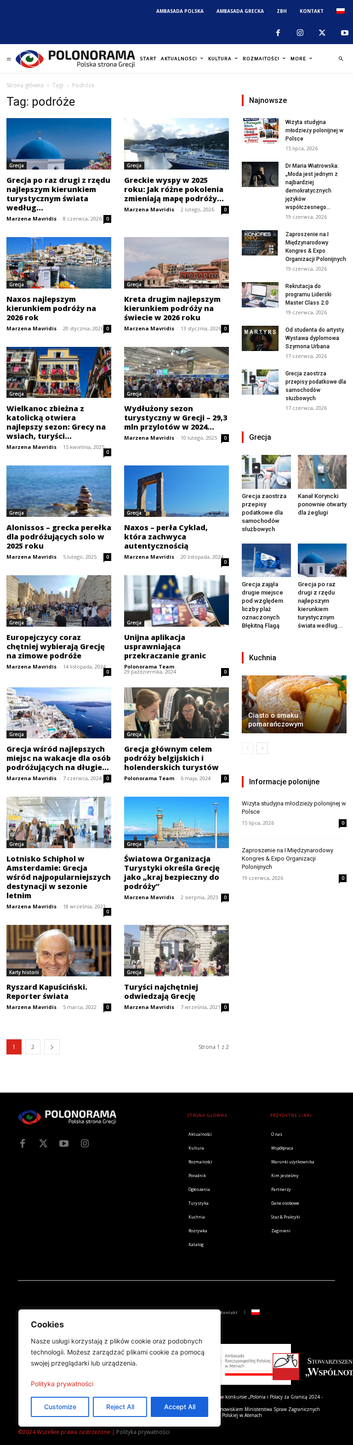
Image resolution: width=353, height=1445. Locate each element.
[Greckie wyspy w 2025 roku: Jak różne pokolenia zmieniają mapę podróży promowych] (176, 144)
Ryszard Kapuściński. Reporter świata (46, 991)
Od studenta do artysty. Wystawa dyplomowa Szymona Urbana (315, 338)
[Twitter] (43, 1143)
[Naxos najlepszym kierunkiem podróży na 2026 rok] (58, 263)
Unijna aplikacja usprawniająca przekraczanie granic (165, 646)
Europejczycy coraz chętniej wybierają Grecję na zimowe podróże (55, 646)
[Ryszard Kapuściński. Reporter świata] (58, 950)
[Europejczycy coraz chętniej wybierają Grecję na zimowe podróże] (58, 601)
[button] (340, 58)
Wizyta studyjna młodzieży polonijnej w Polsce (314, 130)
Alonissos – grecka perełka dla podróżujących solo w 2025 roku (58, 536)
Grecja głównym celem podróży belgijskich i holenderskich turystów (171, 758)
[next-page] (52, 1046)
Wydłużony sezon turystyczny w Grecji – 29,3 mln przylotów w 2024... (175, 417)
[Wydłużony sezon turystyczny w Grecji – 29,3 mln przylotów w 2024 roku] (176, 372)
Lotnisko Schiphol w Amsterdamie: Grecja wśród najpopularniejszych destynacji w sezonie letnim (58, 877)
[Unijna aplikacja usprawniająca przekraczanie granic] (176, 601)
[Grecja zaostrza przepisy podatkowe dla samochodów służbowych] (260, 382)
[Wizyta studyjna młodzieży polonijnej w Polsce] (260, 130)
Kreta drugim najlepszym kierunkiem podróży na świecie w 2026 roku (172, 308)
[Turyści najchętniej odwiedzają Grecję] (176, 950)
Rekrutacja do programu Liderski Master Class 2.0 (308, 294)
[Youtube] (63, 1143)
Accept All (179, 1407)
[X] (322, 33)
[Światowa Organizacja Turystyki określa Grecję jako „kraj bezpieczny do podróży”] (176, 822)
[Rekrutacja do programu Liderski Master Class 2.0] (260, 294)
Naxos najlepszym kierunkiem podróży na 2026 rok (51, 308)
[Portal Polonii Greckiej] (75, 59)
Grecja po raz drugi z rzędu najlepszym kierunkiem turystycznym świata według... (58, 194)
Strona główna (25, 85)
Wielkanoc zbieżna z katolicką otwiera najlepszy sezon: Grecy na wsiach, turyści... (56, 422)
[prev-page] (247, 748)
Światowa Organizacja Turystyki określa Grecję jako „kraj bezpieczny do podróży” (172, 872)
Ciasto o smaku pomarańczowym (275, 719)
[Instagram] (300, 33)
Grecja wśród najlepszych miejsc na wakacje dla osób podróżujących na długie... (58, 758)
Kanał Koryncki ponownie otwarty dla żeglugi (322, 504)
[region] (119, 1368)
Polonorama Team (149, 666)
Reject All (120, 1407)
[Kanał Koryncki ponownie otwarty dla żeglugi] (322, 471)
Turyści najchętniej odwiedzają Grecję (161, 991)
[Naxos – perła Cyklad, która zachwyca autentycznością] (176, 491)
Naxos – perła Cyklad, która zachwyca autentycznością (166, 536)
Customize (60, 1407)
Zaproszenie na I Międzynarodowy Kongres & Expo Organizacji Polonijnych (287, 858)
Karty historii (24, 972)
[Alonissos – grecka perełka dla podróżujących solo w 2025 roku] (58, 491)
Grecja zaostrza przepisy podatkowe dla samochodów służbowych (264, 513)
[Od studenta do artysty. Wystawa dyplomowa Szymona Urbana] (260, 338)
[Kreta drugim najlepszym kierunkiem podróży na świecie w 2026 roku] (176, 263)
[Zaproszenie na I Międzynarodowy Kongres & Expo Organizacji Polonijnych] (260, 242)
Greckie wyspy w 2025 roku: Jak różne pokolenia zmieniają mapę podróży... (174, 189)
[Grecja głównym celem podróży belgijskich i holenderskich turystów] (176, 713)
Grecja (16, 165)
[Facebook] (277, 33)
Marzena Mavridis (31, 218)
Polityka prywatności (62, 1384)
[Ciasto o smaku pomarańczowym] (294, 704)
